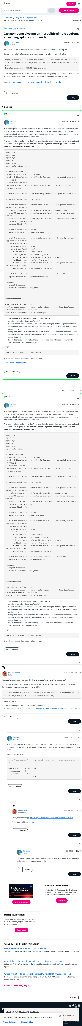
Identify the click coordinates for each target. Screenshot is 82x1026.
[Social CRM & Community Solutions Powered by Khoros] (74, 997)
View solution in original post (15, 362)
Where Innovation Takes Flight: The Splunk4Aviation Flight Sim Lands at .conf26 (38, 974)
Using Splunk (20, 18)
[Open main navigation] (79, 4)
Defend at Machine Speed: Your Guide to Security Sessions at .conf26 (34, 961)
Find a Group (21, 930)
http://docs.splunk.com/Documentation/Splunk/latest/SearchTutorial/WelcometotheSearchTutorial (41, 708)
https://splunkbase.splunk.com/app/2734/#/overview (51, 818)
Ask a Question (69, 10)
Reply (73, 98)
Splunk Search (32, 18)
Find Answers (7, 18)
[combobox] (28, 10)
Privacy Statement (9, 1022)
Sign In (71, 4)
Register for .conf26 (21, 902)
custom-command (17, 82)
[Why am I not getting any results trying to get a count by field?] (80, 390)
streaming (48, 82)
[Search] (51, 10)
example (30, 82)
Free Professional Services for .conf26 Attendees (25, 948)
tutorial (58, 82)
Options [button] (75, 20)
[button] (78, 29)
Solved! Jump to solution (15, 28)
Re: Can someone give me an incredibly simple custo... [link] (24, 20)
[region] (31, 1019)
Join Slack (61, 900)
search (39, 82)
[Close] (60, 1016)
